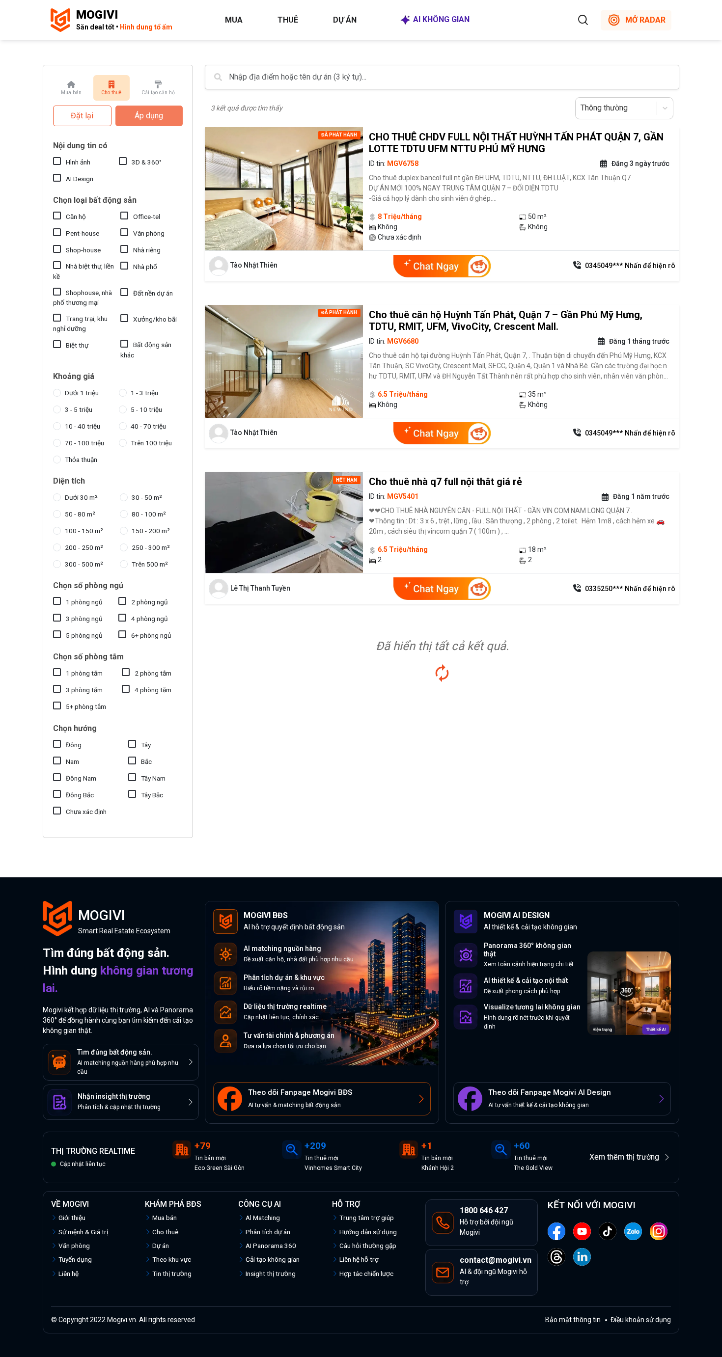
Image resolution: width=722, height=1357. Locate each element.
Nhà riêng (147, 250)
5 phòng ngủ (84, 635)
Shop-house (83, 250)
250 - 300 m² (151, 547)
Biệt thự (77, 345)
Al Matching (263, 1217)
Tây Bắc (152, 795)
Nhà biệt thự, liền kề (83, 271)
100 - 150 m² (84, 531)
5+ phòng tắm (86, 706)
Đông (74, 745)
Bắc (146, 761)
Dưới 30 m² (81, 497)
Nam (72, 761)
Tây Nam (153, 778)
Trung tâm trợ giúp (366, 1217)
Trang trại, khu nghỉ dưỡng (80, 323)
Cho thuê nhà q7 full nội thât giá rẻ (445, 482)
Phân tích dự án (268, 1232)
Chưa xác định (86, 811)
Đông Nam (81, 778)
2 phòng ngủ (149, 602)
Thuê (288, 20)
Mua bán (164, 1217)
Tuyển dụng (75, 1259)
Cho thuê (165, 1232)
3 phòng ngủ (84, 619)
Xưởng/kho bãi (155, 319)
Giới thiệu (71, 1217)
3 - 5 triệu (78, 409)
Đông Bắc (80, 795)
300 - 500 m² (84, 564)
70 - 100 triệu (84, 443)
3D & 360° (147, 162)
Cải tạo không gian (273, 1259)
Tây (146, 745)
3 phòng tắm (84, 690)
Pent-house (82, 233)
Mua (234, 20)
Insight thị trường (271, 1273)
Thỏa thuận (81, 459)
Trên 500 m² (150, 564)
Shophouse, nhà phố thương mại (82, 297)
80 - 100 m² (149, 514)
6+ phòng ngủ (151, 635)
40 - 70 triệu (148, 426)
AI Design (79, 179)
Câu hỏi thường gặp (367, 1245)
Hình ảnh (78, 162)
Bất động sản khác (145, 349)
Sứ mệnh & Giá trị (83, 1232)
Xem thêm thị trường (624, 1157)
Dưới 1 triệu (82, 393)
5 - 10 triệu (146, 409)
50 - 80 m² (80, 514)
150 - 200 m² (151, 531)
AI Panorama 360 (271, 1245)
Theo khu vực (171, 1259)
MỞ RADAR (645, 20)
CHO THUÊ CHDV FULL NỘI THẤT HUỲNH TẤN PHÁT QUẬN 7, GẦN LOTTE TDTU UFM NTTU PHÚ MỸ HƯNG (516, 143)
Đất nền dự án (153, 293)
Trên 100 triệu (151, 443)
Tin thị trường (172, 1273)
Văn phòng (149, 233)
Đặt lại (82, 115)
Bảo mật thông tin (573, 1320)
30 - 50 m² (147, 497)
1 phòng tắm (84, 673)
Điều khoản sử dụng (641, 1320)
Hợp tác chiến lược (366, 1273)
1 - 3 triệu (144, 393)
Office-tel (146, 216)
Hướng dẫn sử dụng (368, 1232)
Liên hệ (68, 1273)
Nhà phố (145, 267)
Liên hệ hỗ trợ (359, 1259)
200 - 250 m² (84, 547)
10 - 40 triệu (82, 426)
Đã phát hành (339, 134)
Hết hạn (346, 480)
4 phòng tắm (153, 690)
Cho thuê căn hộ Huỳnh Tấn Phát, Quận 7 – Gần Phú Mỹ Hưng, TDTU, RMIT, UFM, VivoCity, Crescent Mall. (505, 320)
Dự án (345, 20)
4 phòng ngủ (149, 619)
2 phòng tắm (153, 673)
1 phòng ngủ (84, 602)
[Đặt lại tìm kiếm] (442, 673)
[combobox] (582, 108)
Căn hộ (76, 216)
